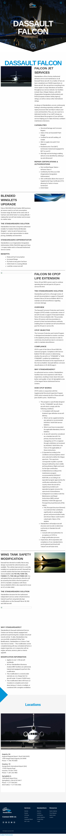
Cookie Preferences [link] (6, 835)
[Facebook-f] (3, 822)
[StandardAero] (33, 5)
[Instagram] (14, 822)
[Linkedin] (6, 822)
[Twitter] (9, 822)
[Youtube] (12, 822)
